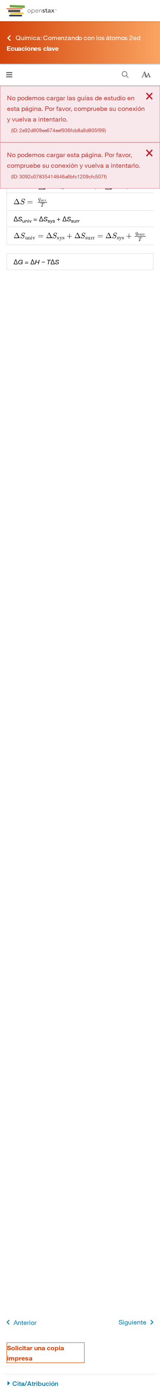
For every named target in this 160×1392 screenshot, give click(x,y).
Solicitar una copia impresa (35, 1353)
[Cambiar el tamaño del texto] (146, 75)
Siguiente (132, 1322)
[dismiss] (149, 96)
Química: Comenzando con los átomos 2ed (78, 37)
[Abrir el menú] (9, 75)
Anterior (25, 1322)
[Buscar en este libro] (125, 75)
